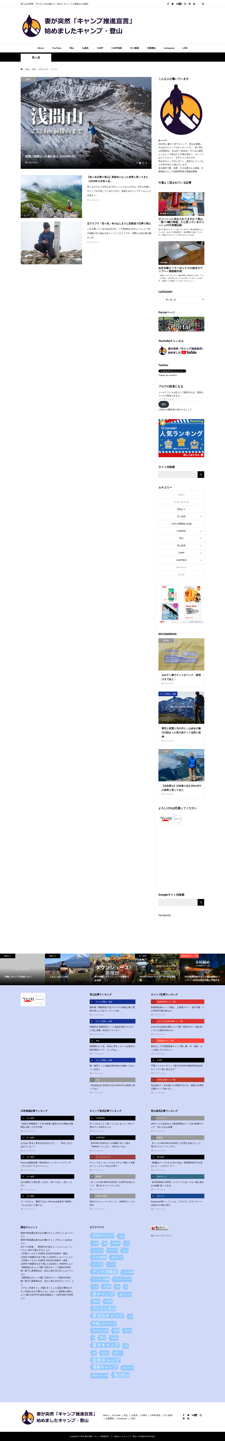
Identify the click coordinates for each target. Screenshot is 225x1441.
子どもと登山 (104, 1308)
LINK (185, 48)
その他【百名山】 (181, 502)
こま (127, 1243)
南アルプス (125, 1294)
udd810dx (116, 1243)
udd (105, 1243)
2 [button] (140, 163)
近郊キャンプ (106, 1360)
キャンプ (116, 1257)
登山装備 (114, 1338)
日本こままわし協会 (100, 1330)
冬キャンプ (103, 1293)
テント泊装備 (128, 1272)
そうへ (68, 1281)
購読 (164, 404)
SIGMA (95, 1243)
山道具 (85, 48)
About (41, 48)
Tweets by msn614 (167, 375)
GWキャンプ (103, 1236)
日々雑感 (134, 48)
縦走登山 (105, 1353)
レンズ (95, 1287)
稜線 (126, 1346)
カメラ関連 (99, 1257)
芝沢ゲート (118, 1353)
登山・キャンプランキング (161, 1235)
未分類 (181, 574)
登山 (72, 48)
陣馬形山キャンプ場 (100, 1375)
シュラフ (111, 1264)
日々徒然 (181, 516)
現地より (181, 509)
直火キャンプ (106, 1345)
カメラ (125, 1250)
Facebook (164, 915)
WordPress (181, 567)
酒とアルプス (128, 1368)
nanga (121, 1236)
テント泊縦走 (105, 1271)
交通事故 (151, 48)
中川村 (106, 1286)
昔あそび (127, 1330)
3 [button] (143, 163)
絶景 (94, 1353)
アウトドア (113, 1250)
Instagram (169, 48)
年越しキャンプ (104, 1323)
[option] (86, 123)
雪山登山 (121, 1375)
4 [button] (146, 163)
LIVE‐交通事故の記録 (181, 523)
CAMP (100, 48)
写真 (118, 1287)
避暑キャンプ (105, 1367)
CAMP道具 (116, 48)
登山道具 (181, 545)
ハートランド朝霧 (101, 1279)
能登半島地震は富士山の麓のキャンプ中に (41, 1233)
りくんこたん (98, 1250)
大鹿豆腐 (108, 1301)
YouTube (56, 48)
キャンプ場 (98, 1264)
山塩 (130, 1316)
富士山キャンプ (108, 1315)
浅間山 (181, 494)
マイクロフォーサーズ (122, 1279)
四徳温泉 (96, 1301)
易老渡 (116, 1330)
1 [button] (137, 163)
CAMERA (181, 531)
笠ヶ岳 (36, 57)
